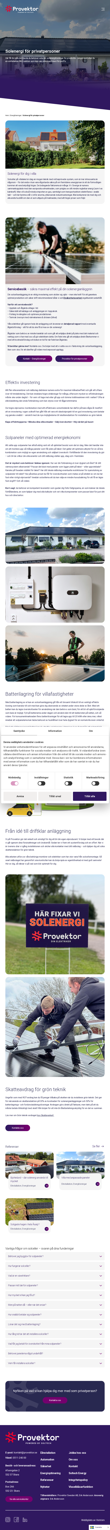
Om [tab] (91, 730)
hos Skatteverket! (45, 1115)
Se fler (96, 1146)
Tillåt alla (89, 796)
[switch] (41, 783)
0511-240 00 (19, 1457)
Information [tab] (55, 730)
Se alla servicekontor (19, 1499)
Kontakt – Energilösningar (34, 358)
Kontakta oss (18, 1128)
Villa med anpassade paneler (75, 1177)
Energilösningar (15, 115)
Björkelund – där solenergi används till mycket (29, 1179)
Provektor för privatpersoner (74, 358)
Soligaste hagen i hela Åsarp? (25, 1224)
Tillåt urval (55, 796)
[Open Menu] (103, 9)
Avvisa (20, 796)
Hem (7, 115)
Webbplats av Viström (93, 1520)
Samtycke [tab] (19, 730)
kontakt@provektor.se (25, 1452)
